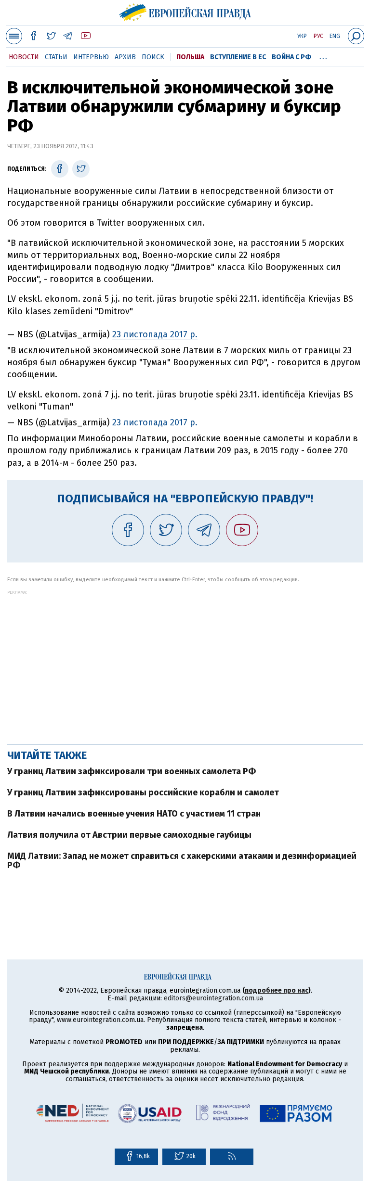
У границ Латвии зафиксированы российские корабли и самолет (143, 792)
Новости (24, 57)
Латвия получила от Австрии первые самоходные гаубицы (129, 835)
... (323, 55)
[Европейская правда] (185, 11)
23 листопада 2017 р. (155, 334)
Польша (190, 57)
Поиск (153, 57)
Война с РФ (291, 57)
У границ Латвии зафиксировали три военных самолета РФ (131, 771)
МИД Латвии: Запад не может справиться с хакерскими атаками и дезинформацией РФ (182, 861)
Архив (125, 57)
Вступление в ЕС (238, 57)
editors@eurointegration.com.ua (213, 998)
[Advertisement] (185, 662)
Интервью (91, 57)
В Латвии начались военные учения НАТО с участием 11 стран (134, 813)
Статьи (56, 57)
